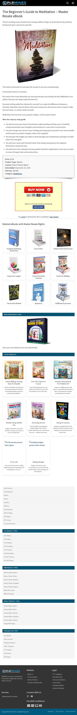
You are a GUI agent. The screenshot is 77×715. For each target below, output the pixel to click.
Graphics (6, 502)
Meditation (17, 173)
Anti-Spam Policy (57, 677)
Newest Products (32, 680)
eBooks (6, 495)
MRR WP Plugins (9, 594)
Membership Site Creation (9, 696)
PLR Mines (14, 712)
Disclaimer (51, 711)
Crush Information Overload (38, 277)
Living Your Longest (14, 276)
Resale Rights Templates (11, 616)
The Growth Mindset (14, 303)
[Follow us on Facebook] (29, 697)
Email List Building (63, 276)
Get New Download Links (34, 682)
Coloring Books (8, 492)
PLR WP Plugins (9, 560)
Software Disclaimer (58, 688)
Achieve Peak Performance (63, 249)
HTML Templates (9, 646)
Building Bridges (38, 462)
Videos (6, 499)
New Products (8, 488)
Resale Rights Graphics (11, 620)
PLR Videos (7, 539)
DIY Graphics (8, 650)
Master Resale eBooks (10, 572)
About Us (30, 674)
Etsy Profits (38, 249)
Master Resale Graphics (11, 587)
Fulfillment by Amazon (63, 303)
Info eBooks (7, 635)
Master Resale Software (11, 579)
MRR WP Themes (9, 590)
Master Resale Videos (10, 576)
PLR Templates (8, 546)
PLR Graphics (8, 550)
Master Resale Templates (11, 583)
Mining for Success (63, 423)
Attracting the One (38, 423)
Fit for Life (14, 462)
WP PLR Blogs (8, 513)
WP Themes (7, 520)
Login (23, 217)
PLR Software (8, 543)
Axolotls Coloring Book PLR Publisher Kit (63, 382)
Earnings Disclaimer (58, 685)
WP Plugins (7, 516)
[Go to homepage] (15, 3)
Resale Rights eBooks (10, 606)
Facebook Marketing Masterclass (14, 250)
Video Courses (8, 639)
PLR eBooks (7, 535)
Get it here (33, 347)
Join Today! (54, 217)
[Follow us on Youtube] (32, 697)
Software (6, 506)
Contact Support (32, 677)
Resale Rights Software (11, 613)
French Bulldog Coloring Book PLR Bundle (14, 382)
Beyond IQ (38, 303)
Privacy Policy (57, 682)
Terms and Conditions (59, 680)
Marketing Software (9, 642)
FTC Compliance (57, 674)
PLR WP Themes (9, 557)
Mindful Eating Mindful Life (14, 424)
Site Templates (8, 509)
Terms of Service (70, 711)
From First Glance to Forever (38, 382)
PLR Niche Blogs (9, 553)
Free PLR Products (9, 523)
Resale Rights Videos (10, 609)
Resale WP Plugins (9, 623)
